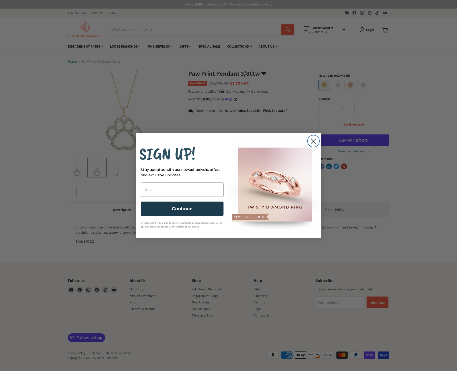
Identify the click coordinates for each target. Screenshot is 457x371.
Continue (182, 208)
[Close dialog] (313, 141)
